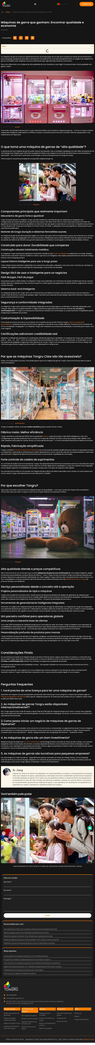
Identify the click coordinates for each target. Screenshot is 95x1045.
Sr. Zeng (18, 770)
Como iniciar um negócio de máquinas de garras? (20, 973)
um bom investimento (32, 742)
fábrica (45, 436)
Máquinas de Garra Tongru (76, 579)
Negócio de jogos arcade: (26, 933)
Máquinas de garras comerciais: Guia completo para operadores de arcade (28, 936)
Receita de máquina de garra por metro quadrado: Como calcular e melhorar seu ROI (31, 940)
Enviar (47, 915)
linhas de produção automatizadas (26, 450)
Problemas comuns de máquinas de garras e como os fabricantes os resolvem (29, 943)
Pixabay (18, 562)
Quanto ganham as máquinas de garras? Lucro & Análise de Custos (26, 956)
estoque (36, 205)
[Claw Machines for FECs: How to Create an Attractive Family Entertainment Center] (47, 830)
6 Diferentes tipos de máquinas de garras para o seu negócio (23, 970)
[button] (35, 4)
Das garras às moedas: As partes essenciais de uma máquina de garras (27, 960)
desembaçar (20, 423)
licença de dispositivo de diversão (13, 697)
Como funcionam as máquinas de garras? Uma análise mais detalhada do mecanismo (32, 963)
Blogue (8, 12)
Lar (2, 12)
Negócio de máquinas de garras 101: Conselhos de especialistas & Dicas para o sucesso (33, 966)
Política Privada (88, 1039)
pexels (17, 127)
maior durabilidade (60, 253)
